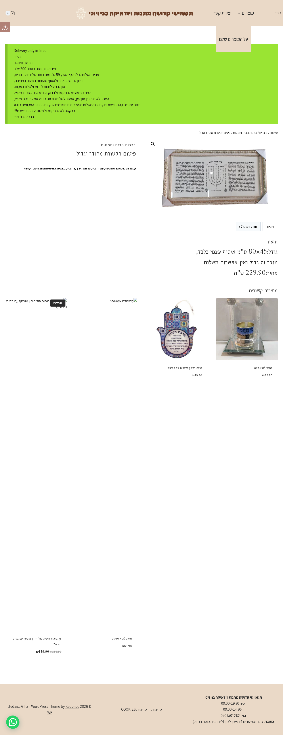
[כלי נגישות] (5, 27)
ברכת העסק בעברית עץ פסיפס (185, 368)
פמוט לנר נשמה (263, 368)
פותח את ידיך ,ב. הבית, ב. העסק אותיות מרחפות (65, 168)
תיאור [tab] (270, 226)
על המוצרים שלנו (233, 39)
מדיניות (156, 709)
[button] (153, 144)
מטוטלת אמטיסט (122, 638)
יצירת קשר (222, 13)
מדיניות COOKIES (134, 709)
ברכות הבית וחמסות (118, 144)
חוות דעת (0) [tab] (248, 226)
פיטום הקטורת (31, 168)
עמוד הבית (97, 168)
